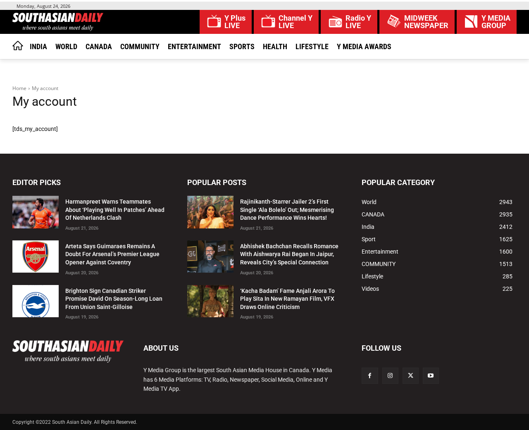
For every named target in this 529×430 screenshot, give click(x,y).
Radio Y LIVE (358, 21)
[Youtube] (431, 376)
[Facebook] (370, 376)
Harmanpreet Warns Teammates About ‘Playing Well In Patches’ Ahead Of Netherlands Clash (114, 209)
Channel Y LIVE (295, 21)
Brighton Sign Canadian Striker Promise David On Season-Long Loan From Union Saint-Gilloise (113, 298)
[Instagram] (390, 376)
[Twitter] (411, 376)
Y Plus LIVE (234, 21)
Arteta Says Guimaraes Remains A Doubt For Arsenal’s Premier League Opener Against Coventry (112, 254)
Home (19, 88)
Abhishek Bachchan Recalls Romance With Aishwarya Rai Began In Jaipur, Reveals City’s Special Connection (289, 254)
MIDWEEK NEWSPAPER (426, 21)
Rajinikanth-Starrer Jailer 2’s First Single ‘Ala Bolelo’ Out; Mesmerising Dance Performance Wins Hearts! (287, 209)
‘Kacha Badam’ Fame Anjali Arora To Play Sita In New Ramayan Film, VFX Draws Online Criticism (287, 298)
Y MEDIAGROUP (495, 21)
